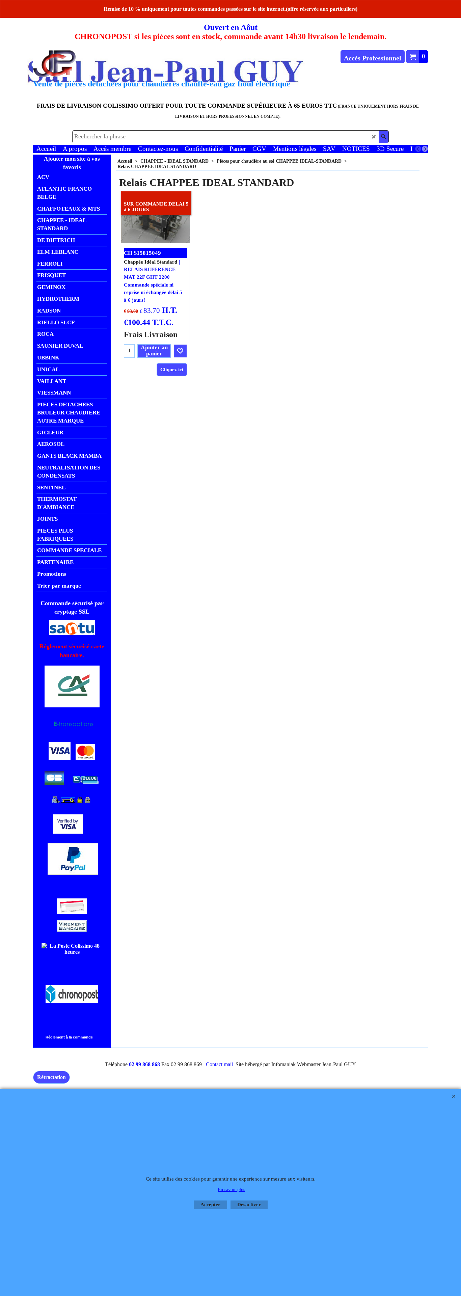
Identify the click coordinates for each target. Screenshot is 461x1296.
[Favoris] (180, 351)
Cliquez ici (171, 369)
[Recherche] (383, 137)
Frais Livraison (151, 334)
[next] (425, 149)
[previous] (418, 149)
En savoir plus (231, 1189)
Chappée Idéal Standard (150, 262)
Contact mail (219, 1064)
